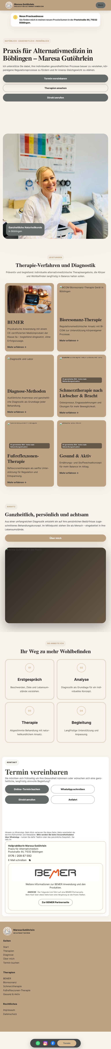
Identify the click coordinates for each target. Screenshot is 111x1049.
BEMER (7, 978)
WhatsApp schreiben (73, 789)
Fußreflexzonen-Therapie (16, 990)
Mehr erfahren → (16, 347)
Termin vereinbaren (55, 78)
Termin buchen (11, 962)
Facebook (53, 1043)
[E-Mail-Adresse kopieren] (30, 860)
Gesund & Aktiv (11, 994)
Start (6, 946)
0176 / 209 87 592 (20, 855)
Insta (45, 1043)
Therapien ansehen (56, 88)
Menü (100, 5)
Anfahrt (73, 799)
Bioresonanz (10, 982)
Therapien (8, 950)
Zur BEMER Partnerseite (55, 902)
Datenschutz (18, 839)
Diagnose (8, 954)
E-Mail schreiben (17, 860)
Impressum (9, 1010)
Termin (67, 1043)
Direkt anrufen (55, 97)
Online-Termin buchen (27, 789)
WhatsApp (38, 1043)
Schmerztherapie (12, 986)
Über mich (55, 538)
